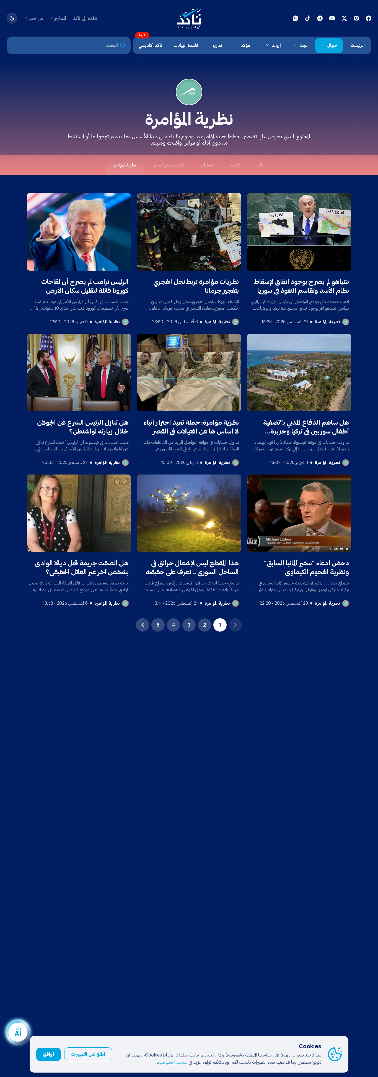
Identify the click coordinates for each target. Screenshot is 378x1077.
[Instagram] (356, 18)
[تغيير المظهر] (12, 18)
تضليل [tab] (207, 165)
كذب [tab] (235, 165)
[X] (344, 18)
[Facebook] (368, 18)
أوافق (48, 1054)
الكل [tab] (262, 165)
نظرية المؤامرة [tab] (124, 165)
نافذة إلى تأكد (85, 18)
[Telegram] (320, 18)
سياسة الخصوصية (173, 1062)
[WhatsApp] (295, 18)
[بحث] (123, 45)
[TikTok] (307, 18)
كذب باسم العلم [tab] (169, 165)
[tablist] (189, 165)
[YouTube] (332, 18)
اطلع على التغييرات (88, 1054)
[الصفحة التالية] (142, 625)
